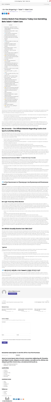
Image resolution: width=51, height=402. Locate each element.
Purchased (6, 386)
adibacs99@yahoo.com (14, 11)
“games (6, 39)
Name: (3, 334)
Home (3, 4)
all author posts (12, 293)
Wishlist (5, 382)
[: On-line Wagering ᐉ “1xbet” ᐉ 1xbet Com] (2, 13)
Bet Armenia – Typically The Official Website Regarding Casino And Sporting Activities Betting (11, 28)
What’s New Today (7, 372)
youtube (5, 393)
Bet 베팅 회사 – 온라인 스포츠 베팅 (10, 50)
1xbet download (19, 155)
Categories (6, 371)
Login (5, 381)
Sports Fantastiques (8, 92)
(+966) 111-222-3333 (12, 365)
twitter (5, 392)
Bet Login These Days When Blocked (11, 36)
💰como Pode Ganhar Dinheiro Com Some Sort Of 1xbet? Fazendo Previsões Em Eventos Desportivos (11, 56)
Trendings (5, 373)
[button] (49, 1)
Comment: (4, 321)
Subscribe (18, 355)
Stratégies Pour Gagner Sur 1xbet (10, 43)
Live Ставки (6, 51)
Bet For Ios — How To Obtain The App (11, 75)
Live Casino (6, 59)
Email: (18, 334)
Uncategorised (7, 4)
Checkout (5, 385)
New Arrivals (6, 376)
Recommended (6, 375)
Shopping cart (6, 383)
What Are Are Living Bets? (9, 104)
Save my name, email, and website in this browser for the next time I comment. (17, 339)
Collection (5, 370)
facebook (5, 391)
